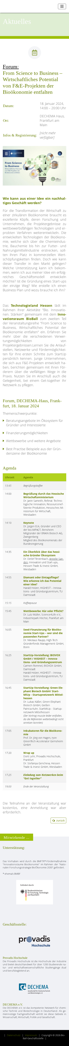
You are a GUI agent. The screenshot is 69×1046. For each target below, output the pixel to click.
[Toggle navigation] (62, 6)
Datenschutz (13, 1035)
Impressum (31, 1035)
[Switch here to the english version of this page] (54, 6)
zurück (60, 820)
